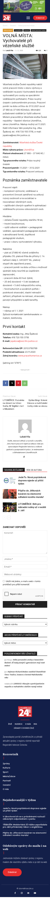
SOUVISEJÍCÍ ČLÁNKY (13, 470)
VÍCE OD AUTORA (34, 470)
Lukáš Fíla (9, 50)
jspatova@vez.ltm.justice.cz (24, 341)
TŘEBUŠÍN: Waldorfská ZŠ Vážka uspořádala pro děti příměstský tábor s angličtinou (25, 825)
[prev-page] (4, 517)
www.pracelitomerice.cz (30, 355)
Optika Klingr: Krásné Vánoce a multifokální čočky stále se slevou (37, 403)
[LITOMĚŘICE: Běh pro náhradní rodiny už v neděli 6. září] (10, 507)
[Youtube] (35, 893)
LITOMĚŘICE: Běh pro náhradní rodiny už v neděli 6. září (32, 507)
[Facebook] (5, 383)
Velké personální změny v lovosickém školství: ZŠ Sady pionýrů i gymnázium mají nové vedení (24, 662)
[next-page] (9, 517)
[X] (12, 383)
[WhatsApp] (25, 383)
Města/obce (8, 30)
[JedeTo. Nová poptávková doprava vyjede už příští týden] (10, 480)
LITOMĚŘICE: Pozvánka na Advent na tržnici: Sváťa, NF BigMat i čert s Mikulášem (13, 404)
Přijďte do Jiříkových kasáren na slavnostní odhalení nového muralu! (31, 493)
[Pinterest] (18, 383)
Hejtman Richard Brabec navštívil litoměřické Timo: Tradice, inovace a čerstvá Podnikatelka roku (25, 674)
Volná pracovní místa (26, 25)
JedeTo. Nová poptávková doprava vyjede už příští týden (32, 480)
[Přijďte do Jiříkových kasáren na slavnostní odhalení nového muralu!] (10, 494)
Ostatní (13, 25)
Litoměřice (18, 30)
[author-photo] (25, 433)
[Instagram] (21, 893)
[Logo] (7, 17)
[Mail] (28, 893)
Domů (5, 25)
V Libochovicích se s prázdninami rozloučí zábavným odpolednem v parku (24, 817)
